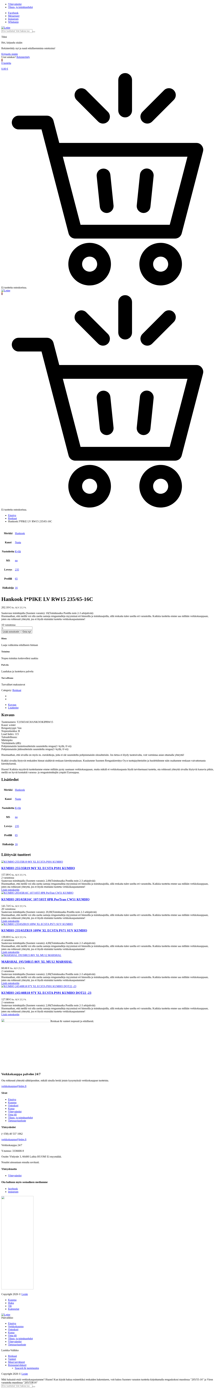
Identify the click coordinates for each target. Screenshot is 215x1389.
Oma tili (12, 1114)
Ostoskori (13, 1105)
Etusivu (12, 515)
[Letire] (5, 27)
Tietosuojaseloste (17, 1120)
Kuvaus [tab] (12, 704)
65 (16, 578)
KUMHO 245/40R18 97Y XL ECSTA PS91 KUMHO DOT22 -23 (46, 993)
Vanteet (12, 1359)
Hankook (20, 533)
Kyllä (18, 551)
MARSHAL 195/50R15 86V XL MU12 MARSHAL (36, 961)
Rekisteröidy (23, 57)
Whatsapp (13, 21)
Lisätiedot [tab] (13, 707)
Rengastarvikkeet (17, 1365)
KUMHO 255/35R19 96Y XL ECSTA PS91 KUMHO (38, 868)
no (16, 560)
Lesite (25, 1294)
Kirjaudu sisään (9, 54)
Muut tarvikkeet (16, 1362)
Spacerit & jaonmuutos (27, 1368)
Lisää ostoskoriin (11, 631)
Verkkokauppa (16, 1326)
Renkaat (12, 518)
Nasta (18, 542)
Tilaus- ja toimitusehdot (20, 7)
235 (17, 569)
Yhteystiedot (15, 4)
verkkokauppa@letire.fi (13, 1086)
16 (16, 587)
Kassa (11, 1108)
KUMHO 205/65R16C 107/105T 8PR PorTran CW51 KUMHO (45, 899)
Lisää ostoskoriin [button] (10, 889)
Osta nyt (27, 631)
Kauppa (12, 1102)
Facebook (13, 12)
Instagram (13, 18)
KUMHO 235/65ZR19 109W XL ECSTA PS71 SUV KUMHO (44, 930)
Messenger (13, 15)
